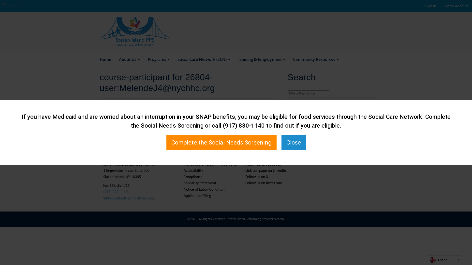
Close (293, 142)
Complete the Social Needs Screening (221, 142)
